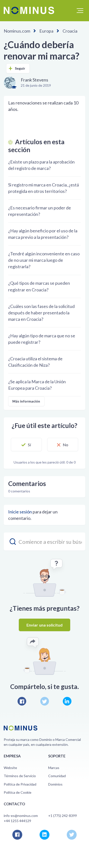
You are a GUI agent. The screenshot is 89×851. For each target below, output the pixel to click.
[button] (80, 10)
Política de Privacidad (20, 784)
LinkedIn (67, 701)
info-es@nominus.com (21, 815)
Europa (46, 31)
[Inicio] (29, 10)
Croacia (70, 31)
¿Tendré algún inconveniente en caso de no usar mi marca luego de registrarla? (44, 260)
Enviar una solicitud (44, 625)
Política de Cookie (17, 792)
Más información (26, 401)
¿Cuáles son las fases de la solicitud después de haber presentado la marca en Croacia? (41, 313)
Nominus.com (17, 31)
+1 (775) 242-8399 (62, 815)
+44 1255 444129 (17, 821)
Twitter (44, 701)
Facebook (22, 701)
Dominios (55, 784)
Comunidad (57, 776)
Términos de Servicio (20, 776)
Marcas (53, 768)
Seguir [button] (20, 68)
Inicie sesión (20, 511)
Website (10, 768)
